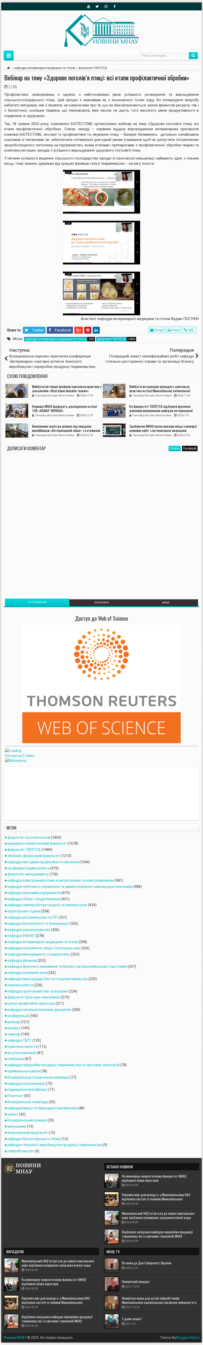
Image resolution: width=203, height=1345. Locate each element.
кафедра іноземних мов (27, 973)
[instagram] (106, 6)
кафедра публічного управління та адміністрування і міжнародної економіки (70, 887)
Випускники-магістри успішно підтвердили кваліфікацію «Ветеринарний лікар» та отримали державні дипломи (66, 430)
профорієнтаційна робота (28, 868)
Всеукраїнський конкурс (27, 1120)
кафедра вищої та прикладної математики (42, 1108)
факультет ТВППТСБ (111, 339)
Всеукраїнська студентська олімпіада (38, 1077)
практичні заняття (22, 1047)
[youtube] (89, 6)
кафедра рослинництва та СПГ (32, 917)
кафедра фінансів (22, 960)
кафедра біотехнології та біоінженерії (38, 924)
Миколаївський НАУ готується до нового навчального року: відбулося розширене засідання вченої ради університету (158, 1217)
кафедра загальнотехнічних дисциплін (39, 1010)
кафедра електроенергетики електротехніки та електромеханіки (60, 880)
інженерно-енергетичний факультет (37, 843)
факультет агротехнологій (28, 837)
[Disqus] (101, 522)
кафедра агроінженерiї (26, 1084)
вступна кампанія (21, 1053)
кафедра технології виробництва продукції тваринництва (54, 1145)
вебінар (13, 1022)
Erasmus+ (15, 1096)
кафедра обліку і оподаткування (33, 899)
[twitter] (97, 6)
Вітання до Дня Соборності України (146, 1262)
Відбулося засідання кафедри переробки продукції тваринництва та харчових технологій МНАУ (157, 1234)
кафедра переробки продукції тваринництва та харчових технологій (63, 1065)
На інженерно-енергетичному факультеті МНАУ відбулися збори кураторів (154, 1178)
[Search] (193, 55)
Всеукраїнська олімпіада (27, 1102)
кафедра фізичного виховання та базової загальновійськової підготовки (67, 966)
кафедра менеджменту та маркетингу (38, 954)
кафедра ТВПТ (19, 1040)
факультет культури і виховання (33, 997)
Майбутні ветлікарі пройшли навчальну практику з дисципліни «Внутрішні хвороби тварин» (66, 388)
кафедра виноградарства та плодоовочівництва (47, 979)
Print (175, 330)
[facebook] (115, 6)
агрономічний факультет (27, 1133)
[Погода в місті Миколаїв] (39, 750)
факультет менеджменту (28, 874)
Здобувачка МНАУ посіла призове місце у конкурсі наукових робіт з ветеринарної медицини (163, 428)
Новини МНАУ (15, 1338)
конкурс (13, 1028)
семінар (13, 1034)
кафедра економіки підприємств (34, 893)
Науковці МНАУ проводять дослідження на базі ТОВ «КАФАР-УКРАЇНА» (64, 408)
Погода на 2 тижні (19, 756)
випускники (16, 1126)
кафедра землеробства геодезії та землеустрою (47, 905)
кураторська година (23, 911)
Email (158, 330)
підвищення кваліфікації (27, 1089)
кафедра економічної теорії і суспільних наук (43, 948)
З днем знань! (131, 1318)
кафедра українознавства (28, 930)
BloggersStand (187, 1338)
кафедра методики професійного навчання (43, 862)
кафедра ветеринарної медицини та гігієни (55, 339)
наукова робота (20, 985)
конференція (18, 1016)
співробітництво (20, 1151)
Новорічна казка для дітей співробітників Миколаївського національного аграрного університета (159, 1300)
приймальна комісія (23, 1071)
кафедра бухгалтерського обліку (34, 1139)
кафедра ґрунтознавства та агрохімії (37, 991)
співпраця (15, 1059)
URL (191, 330)
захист (12, 1114)
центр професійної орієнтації (31, 1003)
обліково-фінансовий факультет (33, 856)
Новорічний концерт (136, 1281)
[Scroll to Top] (101, 1339)
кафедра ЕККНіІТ (21, 936)
